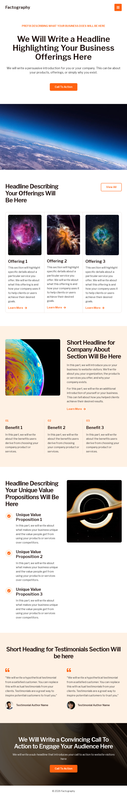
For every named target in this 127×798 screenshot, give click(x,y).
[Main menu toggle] (118, 7)
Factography (17, 7)
